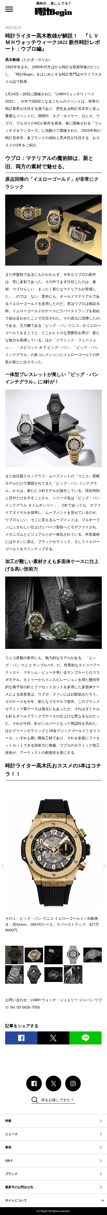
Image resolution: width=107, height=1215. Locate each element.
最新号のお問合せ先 (19, 1187)
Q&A (8, 1160)
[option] (53, 864)
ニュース (11, 1134)
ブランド (11, 1174)
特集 (8, 1121)
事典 (8, 1147)
